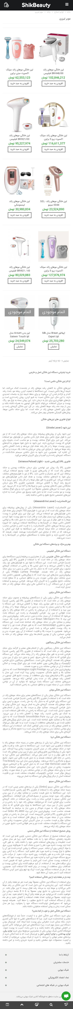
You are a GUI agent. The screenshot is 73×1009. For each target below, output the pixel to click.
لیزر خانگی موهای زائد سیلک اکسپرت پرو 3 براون (53, 269)
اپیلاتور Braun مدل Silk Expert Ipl (53, 334)
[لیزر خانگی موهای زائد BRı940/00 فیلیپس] (53, 49)
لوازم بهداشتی (63, 934)
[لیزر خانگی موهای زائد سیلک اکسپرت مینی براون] (19, 49)
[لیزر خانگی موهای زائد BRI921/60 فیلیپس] (19, 114)
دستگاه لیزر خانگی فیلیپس (58, 557)
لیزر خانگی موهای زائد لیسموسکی (19, 203)
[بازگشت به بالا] (22, 1005)
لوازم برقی (7, 931)
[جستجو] (51, 1005)
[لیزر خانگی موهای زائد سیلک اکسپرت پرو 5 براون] (53, 114)
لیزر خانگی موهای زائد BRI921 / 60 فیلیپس (19, 269)
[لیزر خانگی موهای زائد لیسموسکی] (19, 180)
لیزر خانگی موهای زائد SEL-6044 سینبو (53, 203)
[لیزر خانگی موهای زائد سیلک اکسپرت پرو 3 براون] (53, 246)
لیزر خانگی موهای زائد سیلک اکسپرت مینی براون (19, 71)
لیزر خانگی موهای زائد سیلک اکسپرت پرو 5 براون (53, 137)
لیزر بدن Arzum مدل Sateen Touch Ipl (19, 334)
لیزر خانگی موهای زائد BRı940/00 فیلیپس (53, 71)
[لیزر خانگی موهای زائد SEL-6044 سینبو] (53, 180)
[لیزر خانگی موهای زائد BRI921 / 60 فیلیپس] (19, 246)
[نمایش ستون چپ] (7, 1005)
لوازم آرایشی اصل (48, 934)
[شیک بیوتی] (36, 5)
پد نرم (26, 869)
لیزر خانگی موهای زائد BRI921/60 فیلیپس (19, 137)
